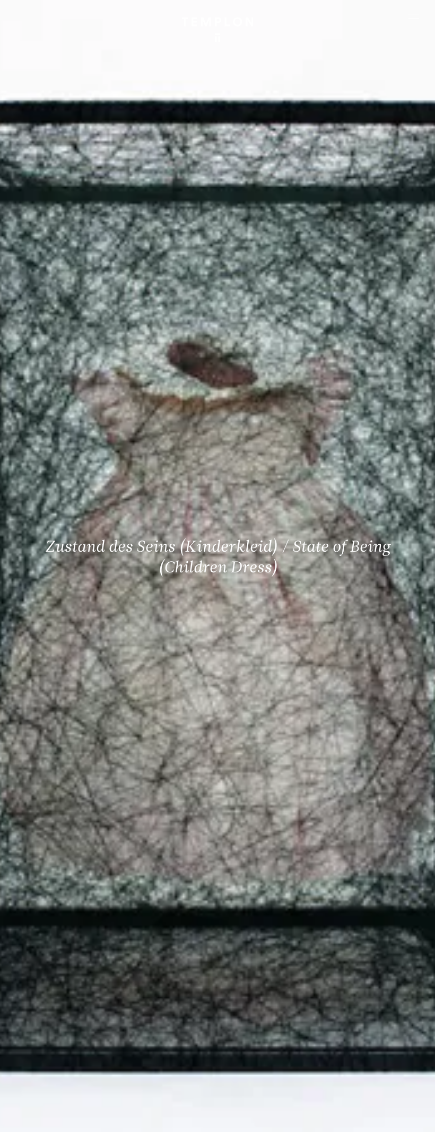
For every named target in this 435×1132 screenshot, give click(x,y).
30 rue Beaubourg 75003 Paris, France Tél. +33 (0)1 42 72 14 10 (57, 937)
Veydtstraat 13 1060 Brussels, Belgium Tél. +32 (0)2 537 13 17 (162, 937)
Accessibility (271, 1119)
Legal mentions (167, 1119)
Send (247, 1018)
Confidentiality (221, 1119)
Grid (339, 1087)
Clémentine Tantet (257, 1087)
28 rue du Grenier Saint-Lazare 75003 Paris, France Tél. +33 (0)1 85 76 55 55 (58, 1012)
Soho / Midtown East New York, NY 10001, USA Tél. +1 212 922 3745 (159, 1012)
